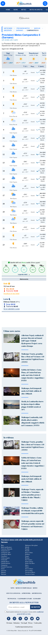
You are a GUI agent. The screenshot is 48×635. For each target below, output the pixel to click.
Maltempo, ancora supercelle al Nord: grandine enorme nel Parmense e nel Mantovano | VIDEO (32, 525)
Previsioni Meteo (23, 28)
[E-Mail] (37, 618)
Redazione (17, 623)
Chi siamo (9, 623)
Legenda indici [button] (23, 274)
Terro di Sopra (29, 568)
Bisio (2, 545)
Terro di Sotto (29, 570)
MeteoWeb (8, 28)
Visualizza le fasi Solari (11, 293)
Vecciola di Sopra (30, 574)
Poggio (27, 556)
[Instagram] (14, 618)
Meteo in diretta (36, 9)
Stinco (27, 565)
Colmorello (4, 559)
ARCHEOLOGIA (37, 593)
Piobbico (27, 554)
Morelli (27, 547)
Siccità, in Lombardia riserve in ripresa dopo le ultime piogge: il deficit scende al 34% (32, 405)
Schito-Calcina (29, 561)
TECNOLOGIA (11, 599)
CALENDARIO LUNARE (24, 599)
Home (8, 9)
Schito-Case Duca (30, 563)
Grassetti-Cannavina (6, 567)
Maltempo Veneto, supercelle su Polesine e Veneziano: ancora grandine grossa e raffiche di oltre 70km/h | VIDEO (32, 494)
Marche (37, 28)
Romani (27, 558)
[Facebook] (8, 618)
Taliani (27, 567)
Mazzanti (3, 574)
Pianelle (27, 549)
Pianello (27, 551)
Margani (3, 572)
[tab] (8, 57)
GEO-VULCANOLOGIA (13, 593)
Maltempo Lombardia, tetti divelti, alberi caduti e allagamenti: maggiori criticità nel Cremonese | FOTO (32, 421)
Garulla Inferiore (5, 563)
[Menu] (3, 3)
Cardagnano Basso (6, 554)
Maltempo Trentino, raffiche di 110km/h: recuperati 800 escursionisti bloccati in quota (32, 511)
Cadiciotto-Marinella (6, 549)
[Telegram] (26, 618)
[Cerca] (45, 3)
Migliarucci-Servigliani (31, 545)
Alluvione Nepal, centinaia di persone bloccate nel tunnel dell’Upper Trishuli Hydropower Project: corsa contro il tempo (32, 340)
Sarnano (19, 30)
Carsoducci (4, 556)
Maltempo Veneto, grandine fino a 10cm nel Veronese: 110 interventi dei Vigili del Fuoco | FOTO (32, 357)
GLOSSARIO (37, 599)
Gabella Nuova (5, 561)
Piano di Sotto (29, 552)
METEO (35, 588)
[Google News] (32, 618)
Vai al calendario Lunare (11, 309)
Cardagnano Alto (5, 552)
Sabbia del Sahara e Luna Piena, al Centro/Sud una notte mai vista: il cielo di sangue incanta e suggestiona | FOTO (32, 375)
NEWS (12, 588)
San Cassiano (28, 559)
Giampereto (4, 565)
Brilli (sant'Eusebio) (6, 547)
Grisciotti (3, 570)
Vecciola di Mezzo (30, 572)
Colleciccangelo (5, 558)
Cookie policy (38, 623)
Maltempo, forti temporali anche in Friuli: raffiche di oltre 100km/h (31, 391)
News (16, 9)
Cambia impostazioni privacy (24, 627)
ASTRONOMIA (26, 593)
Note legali (24, 623)
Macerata (8, 30)
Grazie (3, 568)
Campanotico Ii (5, 551)
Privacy (30, 623)
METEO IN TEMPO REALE (23, 588)
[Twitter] (20, 618)
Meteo (23, 9)
